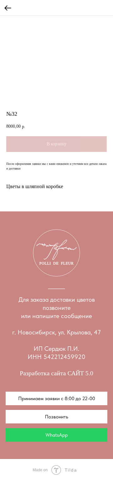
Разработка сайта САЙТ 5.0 (56, 373)
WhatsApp (57, 435)
